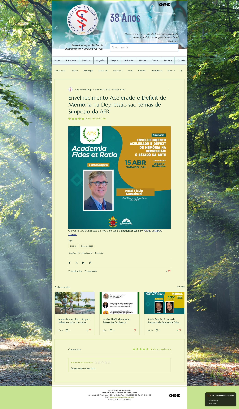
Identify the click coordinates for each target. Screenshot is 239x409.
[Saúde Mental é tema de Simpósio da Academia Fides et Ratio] (164, 303)
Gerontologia (87, 246)
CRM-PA (142, 70)
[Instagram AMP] (165, 4)
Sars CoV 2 (118, 70)
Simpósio (72, 253)
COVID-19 (103, 70)
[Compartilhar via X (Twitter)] (76, 262)
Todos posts (59, 70)
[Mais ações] (169, 89)
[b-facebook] (161, 4)
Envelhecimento (85, 253)
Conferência (156, 70)
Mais (170, 70)
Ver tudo (181, 286)
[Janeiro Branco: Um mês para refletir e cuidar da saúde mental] (75, 303)
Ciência (74, 70)
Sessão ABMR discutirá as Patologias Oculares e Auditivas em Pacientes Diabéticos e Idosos (116, 321)
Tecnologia (88, 70)
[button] (181, 70)
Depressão (98, 253)
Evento (73, 246)
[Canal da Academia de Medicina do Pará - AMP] (168, 4)
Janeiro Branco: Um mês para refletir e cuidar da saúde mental (74, 321)
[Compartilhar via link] (90, 262)
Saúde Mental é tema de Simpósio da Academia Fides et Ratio (163, 321)
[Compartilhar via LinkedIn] (83, 262)
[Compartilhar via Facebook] (69, 262)
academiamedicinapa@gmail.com (122, 397)
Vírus (130, 70)
